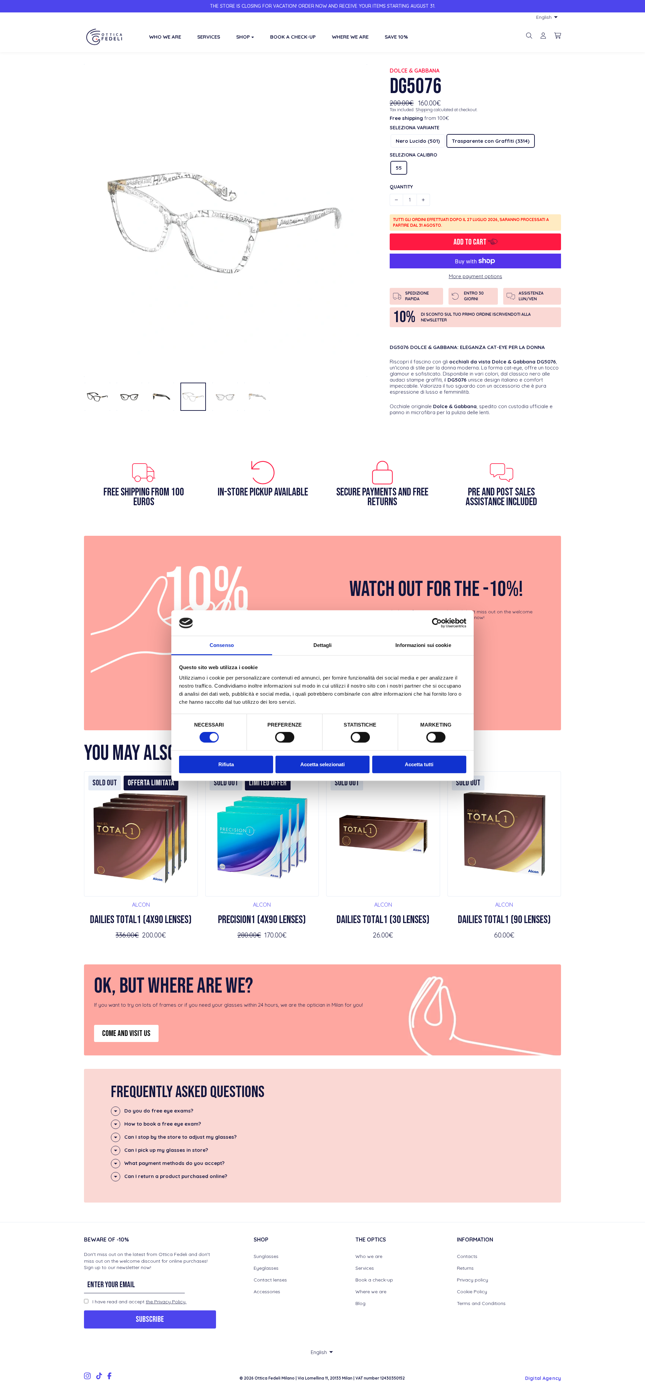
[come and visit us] (322, 1010)
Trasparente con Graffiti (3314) (490, 141)
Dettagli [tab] (322, 645)
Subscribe (150, 1319)
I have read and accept (138, 1302)
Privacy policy (472, 1280)
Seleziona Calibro (413, 155)
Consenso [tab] (222, 645)
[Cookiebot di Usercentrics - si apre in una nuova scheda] (436, 623)
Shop (243, 37)
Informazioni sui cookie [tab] (423, 645)
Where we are (370, 1292)
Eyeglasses (266, 1268)
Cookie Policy (472, 1292)
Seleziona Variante (414, 128)
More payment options (475, 276)
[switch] (284, 737)
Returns (465, 1268)
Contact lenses (270, 1280)
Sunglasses (266, 1256)
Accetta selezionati (322, 764)
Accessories (267, 1292)
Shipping (424, 109)
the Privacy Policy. (166, 1302)
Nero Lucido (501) (418, 141)
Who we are (368, 1256)
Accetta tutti (419, 764)
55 (399, 168)
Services (364, 1268)
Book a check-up (374, 1280)
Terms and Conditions (481, 1303)
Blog (360, 1303)
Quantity (401, 187)
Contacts (467, 1256)
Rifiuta (226, 764)
